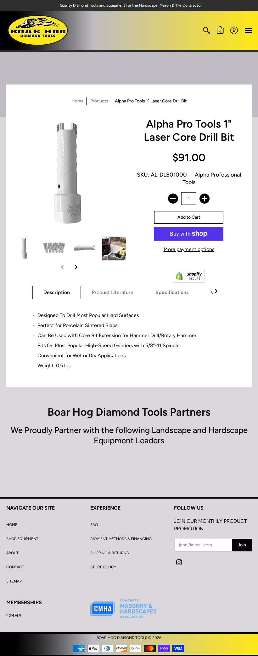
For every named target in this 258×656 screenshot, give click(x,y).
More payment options (189, 249)
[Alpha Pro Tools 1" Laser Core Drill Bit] (24, 248)
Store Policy (103, 567)
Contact (15, 567)
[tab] (56, 292)
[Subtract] (173, 199)
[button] (206, 30)
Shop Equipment (22, 539)
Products (99, 101)
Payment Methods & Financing (121, 539)
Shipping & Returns (109, 553)
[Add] (204, 199)
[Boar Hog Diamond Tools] (37, 30)
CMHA (14, 616)
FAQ (94, 524)
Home (77, 101)
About (12, 553)
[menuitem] (206, 30)
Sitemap (14, 581)
